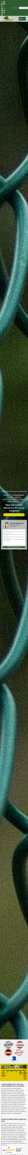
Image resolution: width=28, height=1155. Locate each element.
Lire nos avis (8, 1152)
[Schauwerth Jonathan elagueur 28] (7, 19)
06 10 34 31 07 (3, 12)
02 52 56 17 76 (3, 4)
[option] (14, 577)
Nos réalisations (14, 515)
